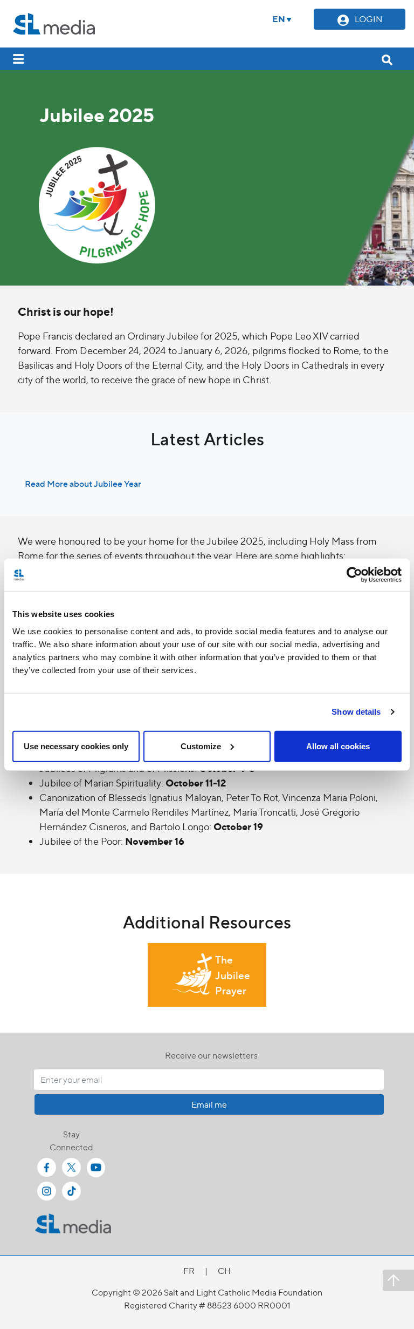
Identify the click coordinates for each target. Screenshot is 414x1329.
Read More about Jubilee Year (83, 483)
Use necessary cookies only (76, 745)
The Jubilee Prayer (232, 974)
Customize (201, 745)
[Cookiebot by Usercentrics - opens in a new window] (354, 575)
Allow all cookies (338, 745)
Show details (356, 711)
